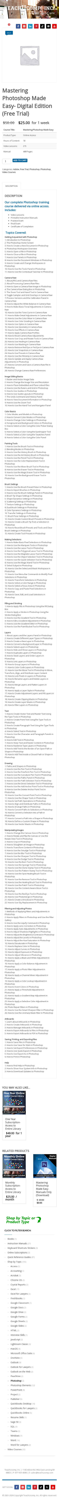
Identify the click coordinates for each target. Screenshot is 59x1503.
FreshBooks (16, 1298)
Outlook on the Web (20, 1371)
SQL (13, 1426)
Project (14, 1394)
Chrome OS (16, 1280)
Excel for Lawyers (19, 1293)
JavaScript (15, 1339)
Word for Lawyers (19, 1444)
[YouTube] (54, 26)
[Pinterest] (36, 26)
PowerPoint (16, 1389)
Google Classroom (20, 1302)
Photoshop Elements (21, 1385)
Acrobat (14, 1275)
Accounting (16, 1270)
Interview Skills (18, 1334)
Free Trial (24, 169)
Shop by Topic (14, 1261)
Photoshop (34, 169)
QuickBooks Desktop (21, 1403)
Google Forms (18, 1316)
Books (11, 1238)
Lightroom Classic (19, 1344)
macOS (14, 1348)
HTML (14, 1330)
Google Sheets (18, 1321)
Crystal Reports (18, 1284)
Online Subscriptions (17, 1252)
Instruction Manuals (17, 1243)
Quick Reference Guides (19, 1257)
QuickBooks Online (20, 1412)
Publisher (15, 1399)
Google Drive (17, 1312)
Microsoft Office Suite (21, 1353)
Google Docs (17, 1307)
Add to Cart (20, 160)
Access (14, 1266)
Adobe (16, 169)
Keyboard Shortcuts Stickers (21, 1247)
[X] (48, 26)
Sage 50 (14, 1421)
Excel (13, 1289)
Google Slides (17, 1325)
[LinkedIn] (30, 26)
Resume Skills (17, 1417)
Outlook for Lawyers (21, 1367)
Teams (14, 1431)
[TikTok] (42, 26)
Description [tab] (11, 186)
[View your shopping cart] (10, 26)
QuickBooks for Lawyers (23, 1408)
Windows (15, 1435)
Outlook (14, 1362)
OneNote (15, 1357)
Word (13, 1440)
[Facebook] (18, 26)
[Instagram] (24, 26)
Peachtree (16, 1376)
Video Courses (9, 172)
